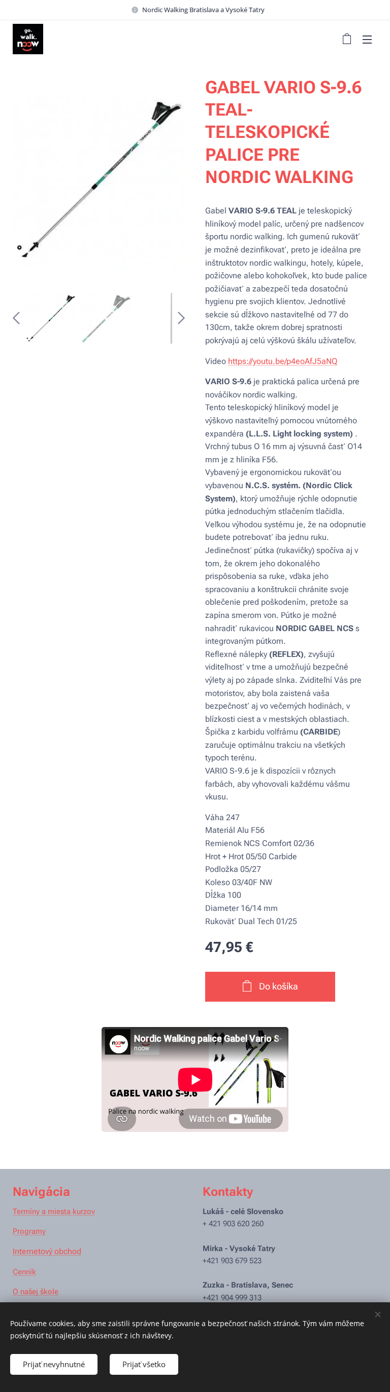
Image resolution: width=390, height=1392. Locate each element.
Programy (29, 1231)
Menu (367, 39)
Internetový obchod (47, 1251)
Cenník (24, 1271)
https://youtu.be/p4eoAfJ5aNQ (282, 361)
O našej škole (35, 1291)
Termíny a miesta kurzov (54, 1211)
